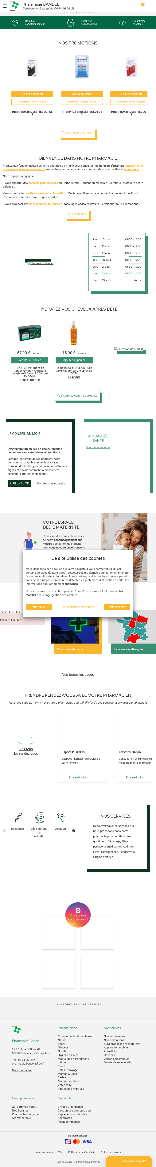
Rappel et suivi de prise (72, 1114)
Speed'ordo (65, 1118)
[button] (64, 12)
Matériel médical (68, 1081)
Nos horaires (20, 1110)
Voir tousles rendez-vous (26, 751)
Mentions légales (44, 1152)
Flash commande (69, 1121)
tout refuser (39, 607)
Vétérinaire (65, 1085)
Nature (62, 1040)
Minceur (63, 1047)
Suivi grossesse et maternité (122, 1044)
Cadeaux (63, 1077)
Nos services (112, 1028)
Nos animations (114, 1040)
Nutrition (63, 1051)
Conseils (109, 1055)
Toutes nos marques (71, 1088)
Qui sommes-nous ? (24, 1106)
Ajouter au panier (30, 360)
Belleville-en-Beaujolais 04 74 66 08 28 (48, 8)
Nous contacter (22, 1070)
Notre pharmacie (23, 1098)
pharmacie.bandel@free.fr (28, 1063)
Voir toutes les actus (98, 447)
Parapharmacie (67, 1028)
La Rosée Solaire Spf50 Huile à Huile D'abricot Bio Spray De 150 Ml (74, 370)
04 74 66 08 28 (27, 1060)
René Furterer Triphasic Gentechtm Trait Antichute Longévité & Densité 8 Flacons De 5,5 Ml (30, 371)
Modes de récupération (118, 1062)
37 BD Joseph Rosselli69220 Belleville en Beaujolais (31, 1051)
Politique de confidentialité (82, 1152)
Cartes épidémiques (116, 1059)
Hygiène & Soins (68, 1055)
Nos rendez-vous (114, 1036)
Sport (61, 1044)
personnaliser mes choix (78, 607)
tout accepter (117, 607)
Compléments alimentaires (75, 1036)
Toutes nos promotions (77, 132)
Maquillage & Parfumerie (73, 1059)
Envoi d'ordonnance (70, 1106)
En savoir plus (77, 214)
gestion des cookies (64, 595)
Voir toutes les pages (78, 674)
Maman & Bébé (67, 1074)
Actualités (110, 1051)
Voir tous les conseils (51, 483)
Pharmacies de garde (25, 1114)
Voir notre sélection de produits (77, 395)
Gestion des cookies (110, 1152)
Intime (62, 1062)
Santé (61, 1066)
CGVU (60, 1152)
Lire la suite (19, 483)
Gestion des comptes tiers (75, 1110)
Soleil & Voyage (68, 1070)
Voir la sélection (32, 94)
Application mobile (116, 1047)
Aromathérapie (21, 1118)
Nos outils (65, 1098)
